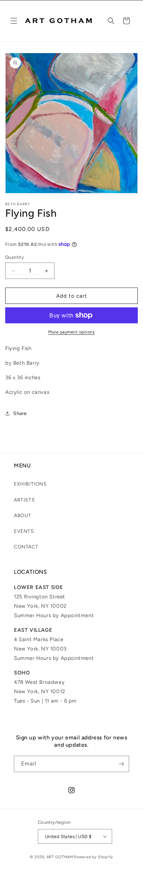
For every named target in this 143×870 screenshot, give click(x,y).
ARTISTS (24, 500)
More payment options (71, 332)
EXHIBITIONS (30, 484)
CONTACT (26, 547)
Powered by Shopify (93, 857)
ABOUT (22, 516)
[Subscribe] (121, 764)
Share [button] (20, 413)
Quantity (14, 257)
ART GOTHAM (60, 857)
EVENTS (24, 531)
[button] (14, 20)
